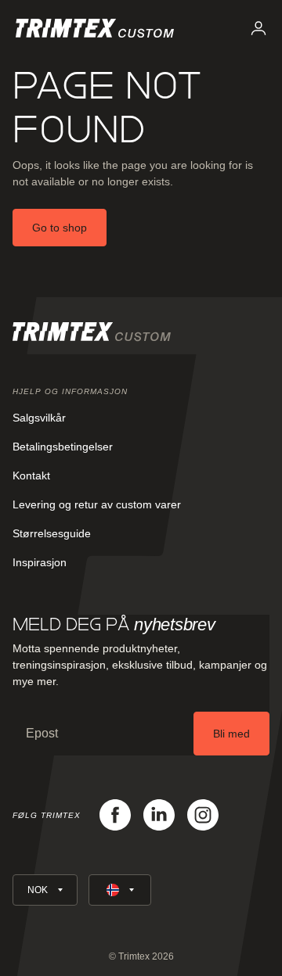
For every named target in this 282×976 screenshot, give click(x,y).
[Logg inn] (258, 28)
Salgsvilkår (39, 417)
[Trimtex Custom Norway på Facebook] (115, 815)
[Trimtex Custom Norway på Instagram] (203, 815)
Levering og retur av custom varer (97, 504)
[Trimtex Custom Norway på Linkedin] (159, 815)
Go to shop (59, 227)
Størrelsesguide (52, 533)
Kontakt (31, 475)
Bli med (231, 733)
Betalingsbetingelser (63, 446)
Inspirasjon (40, 562)
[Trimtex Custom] (95, 28)
